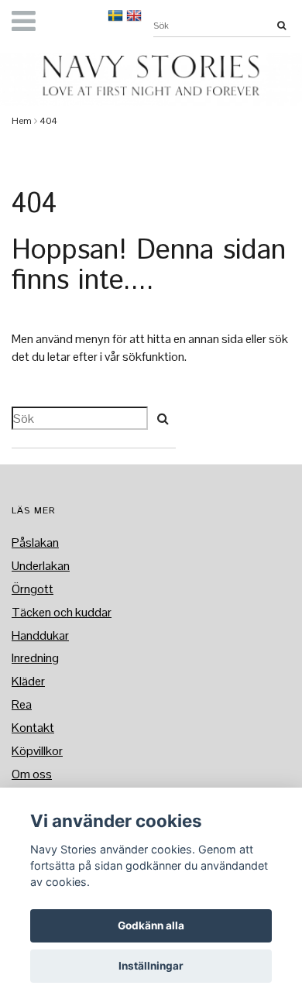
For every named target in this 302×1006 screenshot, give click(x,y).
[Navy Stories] (151, 75)
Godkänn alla (151, 925)
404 (48, 121)
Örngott (32, 589)
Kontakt (33, 727)
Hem (22, 121)
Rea (22, 704)
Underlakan (41, 566)
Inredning (35, 658)
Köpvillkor (37, 751)
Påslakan (35, 542)
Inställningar (151, 966)
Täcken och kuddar (62, 612)
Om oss (32, 774)
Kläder (28, 681)
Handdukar (40, 635)
